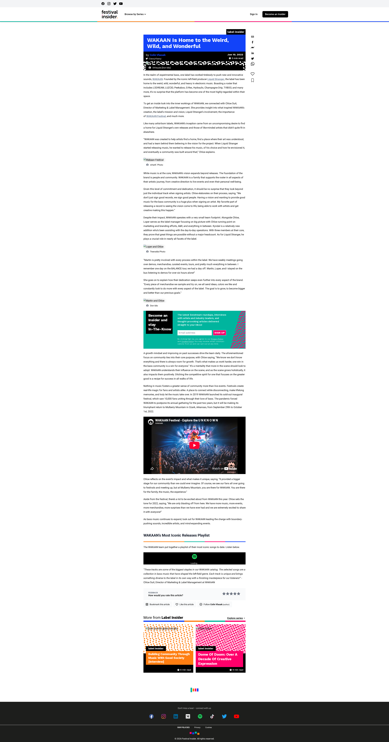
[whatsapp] (252, 64)
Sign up (219, 332)
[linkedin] (252, 53)
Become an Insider (275, 14)
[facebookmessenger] (252, 47)
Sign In (254, 14)
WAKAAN (157, 79)
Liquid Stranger (215, 79)
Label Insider (235, 31)
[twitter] (252, 58)
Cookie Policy (187, 341)
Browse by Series (134, 14)
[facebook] (252, 42)
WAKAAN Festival (156, 116)
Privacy (197, 727)
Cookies (208, 727)
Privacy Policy (217, 339)
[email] (252, 36)
